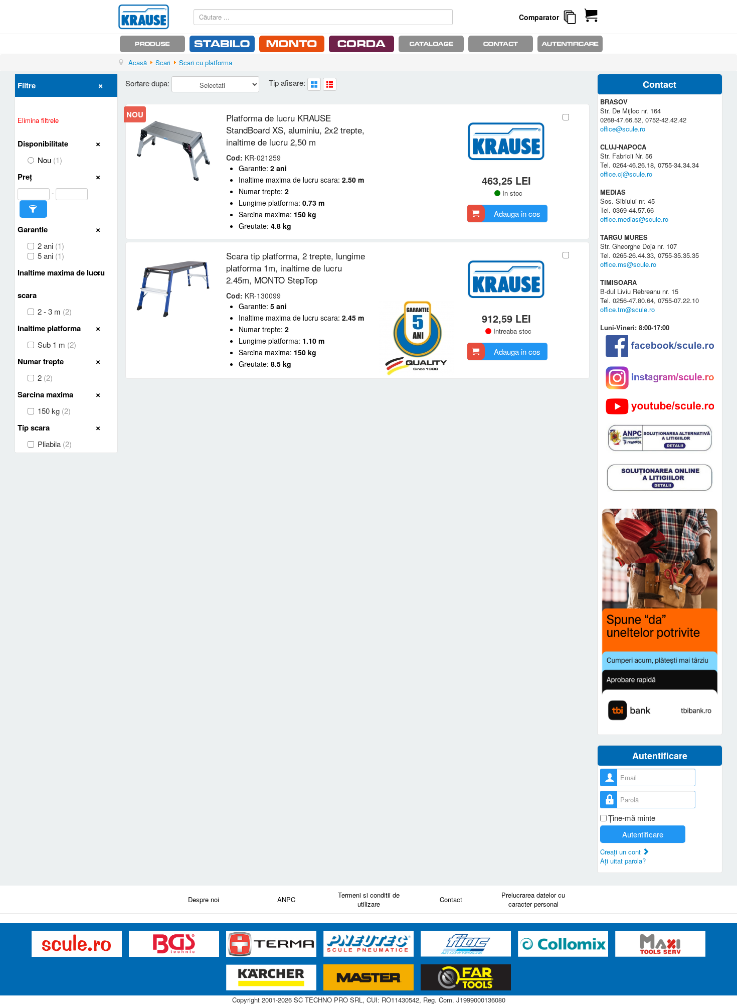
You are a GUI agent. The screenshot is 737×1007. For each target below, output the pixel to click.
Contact (451, 899)
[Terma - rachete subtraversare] (272, 944)
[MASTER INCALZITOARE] (369, 977)
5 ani (51, 256)
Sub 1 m (57, 345)
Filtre (27, 85)
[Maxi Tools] (660, 944)
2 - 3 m (55, 312)
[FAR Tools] (465, 977)
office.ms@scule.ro (628, 264)
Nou (50, 160)
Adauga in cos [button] (517, 213)
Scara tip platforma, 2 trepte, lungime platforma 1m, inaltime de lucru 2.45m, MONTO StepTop (295, 267)
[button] (33, 209)
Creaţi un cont (621, 851)
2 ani (51, 246)
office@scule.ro (622, 128)
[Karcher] (272, 977)
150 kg (54, 411)
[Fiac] (466, 944)
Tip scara (34, 427)
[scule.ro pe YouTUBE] (659, 406)
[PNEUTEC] (369, 944)
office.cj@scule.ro (626, 174)
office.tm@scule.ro (627, 309)
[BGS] (175, 944)
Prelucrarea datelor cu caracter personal (533, 899)
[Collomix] (564, 944)
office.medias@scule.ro (634, 219)
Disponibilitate (43, 143)
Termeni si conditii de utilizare (369, 899)
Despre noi (203, 899)
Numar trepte (41, 361)
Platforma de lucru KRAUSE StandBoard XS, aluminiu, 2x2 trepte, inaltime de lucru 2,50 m (295, 130)
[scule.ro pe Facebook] (659, 346)
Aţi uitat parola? (623, 861)
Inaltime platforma (49, 328)
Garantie (33, 229)
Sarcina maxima (45, 394)
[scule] (77, 944)
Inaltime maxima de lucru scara (61, 284)
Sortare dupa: (148, 83)
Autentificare (642, 834)
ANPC (286, 899)
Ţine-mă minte (631, 818)
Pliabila (55, 444)
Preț (25, 176)
